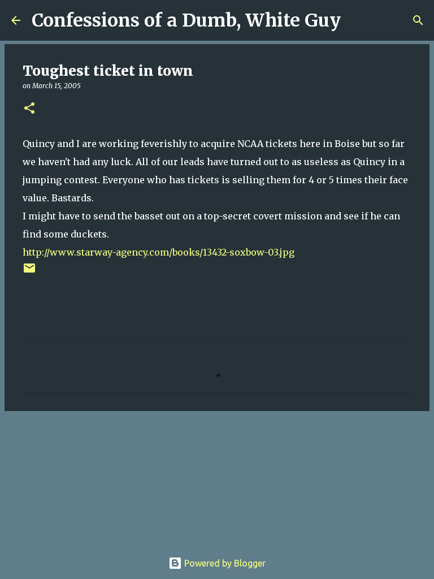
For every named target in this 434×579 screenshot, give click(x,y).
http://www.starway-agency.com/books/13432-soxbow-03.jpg (158, 252)
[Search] (356, 20)
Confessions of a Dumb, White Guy (186, 20)
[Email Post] (29, 272)
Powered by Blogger (224, 563)
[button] (29, 108)
